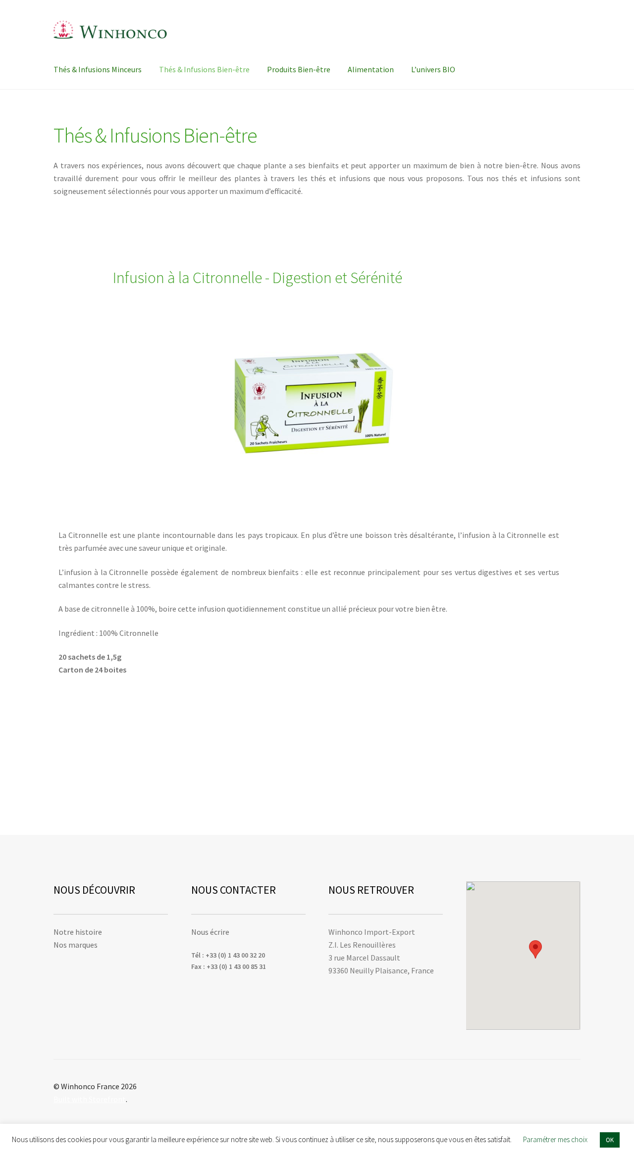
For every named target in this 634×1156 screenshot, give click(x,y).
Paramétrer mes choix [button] (555, 1139)
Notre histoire (77, 932)
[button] (535, 949)
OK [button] (610, 1140)
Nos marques (75, 945)
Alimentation (371, 69)
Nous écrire (210, 932)
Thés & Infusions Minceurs (97, 69)
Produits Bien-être (298, 69)
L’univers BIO (433, 69)
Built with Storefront (89, 1099)
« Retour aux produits (96, 247)
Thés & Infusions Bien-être (204, 69)
